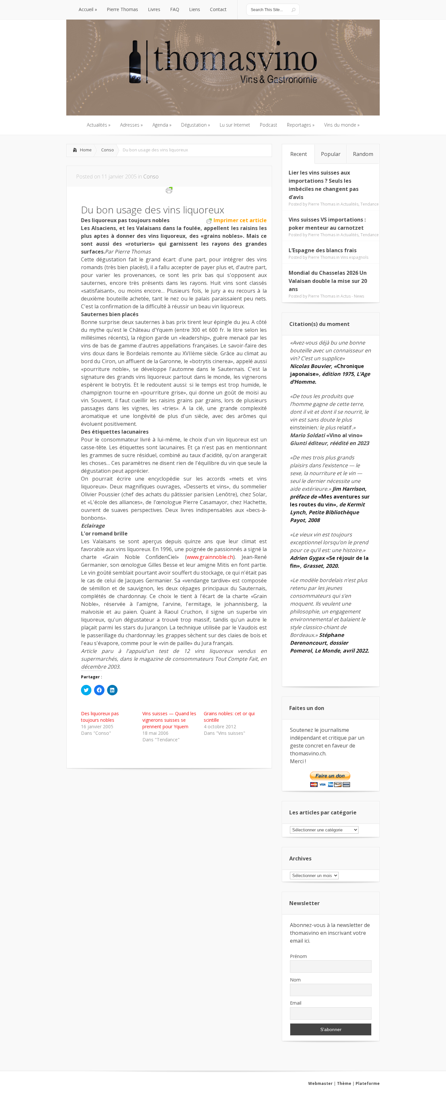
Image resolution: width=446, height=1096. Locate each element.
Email (295, 1003)
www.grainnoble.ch (210, 557)
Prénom (298, 956)
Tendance (369, 204)
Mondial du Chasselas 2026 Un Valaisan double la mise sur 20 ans (328, 281)
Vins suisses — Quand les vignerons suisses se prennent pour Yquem (169, 720)
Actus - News (352, 296)
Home (86, 150)
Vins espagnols (354, 257)
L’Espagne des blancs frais (323, 250)
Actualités (349, 204)
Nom (295, 980)
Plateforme (368, 1083)
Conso (107, 150)
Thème (344, 1083)
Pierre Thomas (321, 204)
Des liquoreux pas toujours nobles (100, 716)
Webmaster (320, 1083)
